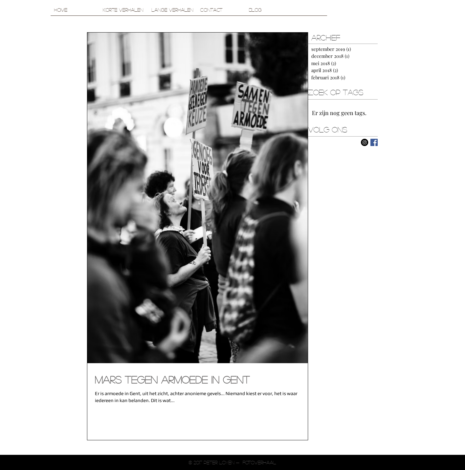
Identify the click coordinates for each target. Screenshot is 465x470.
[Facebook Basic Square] (374, 142)
